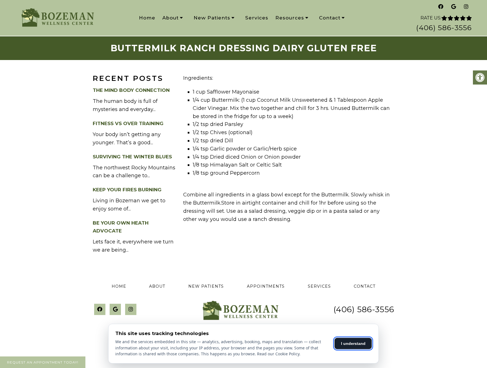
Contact (329, 18)
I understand (353, 343)
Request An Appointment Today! (42, 362)
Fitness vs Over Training (128, 123)
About (170, 18)
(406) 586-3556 (444, 27)
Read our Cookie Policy (278, 353)
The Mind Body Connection (131, 90)
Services (256, 18)
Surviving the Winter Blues (132, 156)
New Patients (212, 18)
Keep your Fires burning (127, 189)
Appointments (266, 286)
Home (147, 18)
